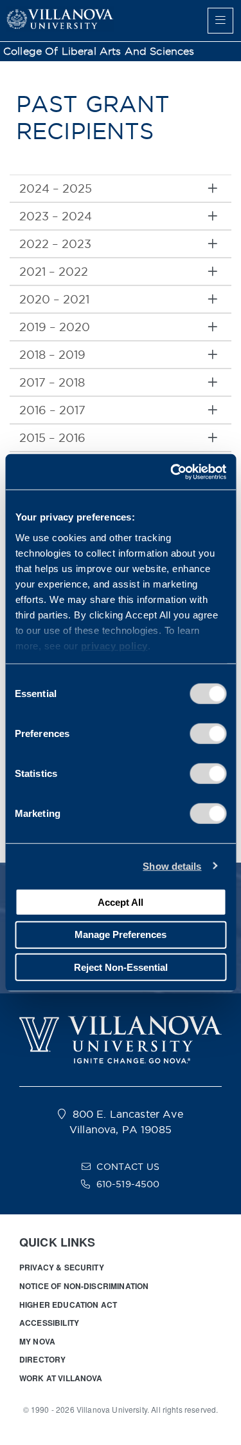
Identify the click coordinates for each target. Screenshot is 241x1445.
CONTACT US (127, 1167)
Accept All (120, 901)
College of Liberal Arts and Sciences (99, 51)
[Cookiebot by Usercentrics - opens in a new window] (171, 471)
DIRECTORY (42, 1359)
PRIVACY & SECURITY (61, 1267)
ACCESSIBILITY (49, 1322)
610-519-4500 (128, 1184)
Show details (172, 865)
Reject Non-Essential (121, 966)
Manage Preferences (120, 934)
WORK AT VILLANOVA (61, 1378)
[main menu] (220, 20)
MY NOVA (37, 1341)
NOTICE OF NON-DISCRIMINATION (83, 1286)
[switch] (208, 733)
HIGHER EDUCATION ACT (68, 1304)
